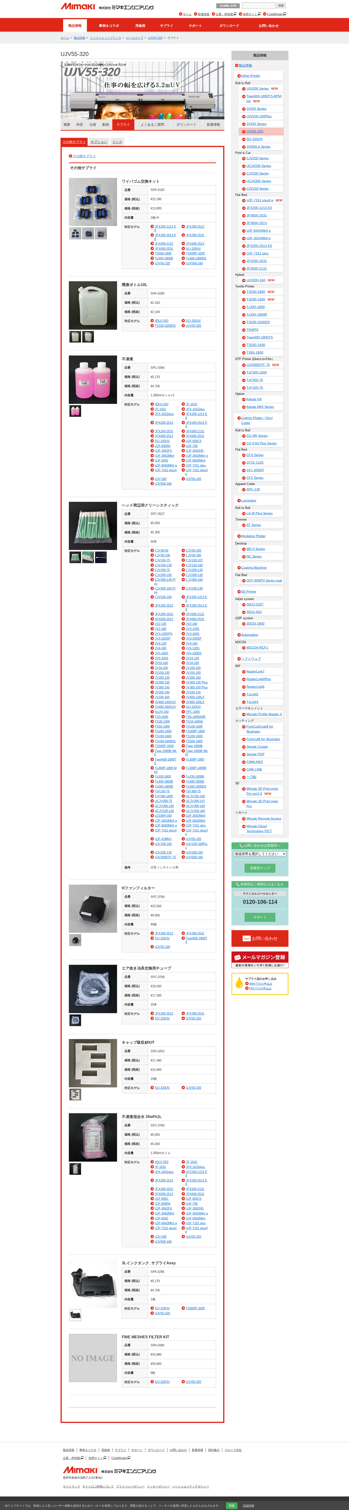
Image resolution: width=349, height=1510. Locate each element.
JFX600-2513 (195, 243)
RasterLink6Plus (258, 679)
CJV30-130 (162, 555)
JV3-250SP (194, 638)
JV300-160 (162, 687)
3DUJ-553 (161, 321)
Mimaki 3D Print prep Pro (262, 803)
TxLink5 (252, 694)
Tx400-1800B (164, 781)
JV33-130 (192, 658)
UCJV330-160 (195, 811)
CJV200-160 (163, 575)
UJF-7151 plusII (166, 470)
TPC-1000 (193, 712)
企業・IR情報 (225, 14)
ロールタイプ (134, 38)
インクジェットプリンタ (105, 38)
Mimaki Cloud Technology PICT (259, 828)
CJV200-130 (194, 570)
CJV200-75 (162, 570)
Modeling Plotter (253, 536)
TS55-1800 (162, 726)
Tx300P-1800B (196, 768)
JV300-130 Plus (197, 682)
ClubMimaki (275, 14)
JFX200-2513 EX (259, 246)
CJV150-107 (194, 560)
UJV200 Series (262, 88)
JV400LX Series (258, 146)
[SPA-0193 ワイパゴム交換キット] (93, 225)
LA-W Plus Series (259, 513)
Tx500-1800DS (196, 258)
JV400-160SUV (165, 707)
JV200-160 (193, 677)
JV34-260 (161, 668)
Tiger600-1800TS (259, 337)
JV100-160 (193, 668)
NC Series (254, 556)
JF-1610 (191, 404)
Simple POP (255, 754)
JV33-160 (161, 663)
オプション (99, 142)
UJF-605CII (194, 441)
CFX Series (255, 455)
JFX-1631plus (164, 414)
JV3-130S (192, 629)
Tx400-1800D (195, 781)
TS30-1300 (162, 721)
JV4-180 (160, 648)
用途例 (140, 26)
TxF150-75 (162, 791)
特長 (79, 124)
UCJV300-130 (164, 806)
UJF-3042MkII (164, 455)
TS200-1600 (163, 731)
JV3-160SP (162, 638)
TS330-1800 (194, 736)
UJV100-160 (163, 844)
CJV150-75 (162, 560)
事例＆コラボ (109, 26)
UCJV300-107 (195, 801)
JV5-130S (192, 648)
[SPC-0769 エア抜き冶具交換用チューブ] (93, 1012)
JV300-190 (162, 692)
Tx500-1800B (164, 258)
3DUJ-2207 (255, 604)
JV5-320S (161, 658)
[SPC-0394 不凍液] (93, 403)
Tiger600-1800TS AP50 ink (264, 98)
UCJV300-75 (163, 801)
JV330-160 (162, 697)
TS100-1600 (194, 726)
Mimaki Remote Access (263, 818)
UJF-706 (192, 446)
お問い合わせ (269, 26)
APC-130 (253, 489)
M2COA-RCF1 (257, 647)
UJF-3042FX (163, 451)
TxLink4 (252, 702)
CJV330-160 (163, 597)
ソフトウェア (251, 658)
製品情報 (75, 26)
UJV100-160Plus (259, 116)
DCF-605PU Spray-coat (264, 580)
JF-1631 (160, 409)
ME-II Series (255, 549)
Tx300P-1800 (195, 759)
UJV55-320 (155, 38)
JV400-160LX (195, 702)
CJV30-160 (193, 555)
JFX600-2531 (164, 248)
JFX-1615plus (195, 409)
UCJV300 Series (258, 181)
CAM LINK (254, 769)
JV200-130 (162, 677)
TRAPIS (252, 330)
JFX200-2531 (195, 235)
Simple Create (257, 746)
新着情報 (203, 14)
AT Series (253, 525)
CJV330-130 (194, 588)
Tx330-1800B (195, 776)
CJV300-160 (194, 580)
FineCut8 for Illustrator (263, 739)
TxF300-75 (193, 791)
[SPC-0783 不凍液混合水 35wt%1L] (93, 1160)
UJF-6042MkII (195, 460)
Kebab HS (254, 399)
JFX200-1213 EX (259, 208)
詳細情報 (248, 1505)
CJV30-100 (193, 550)
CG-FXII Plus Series (261, 443)
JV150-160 (193, 672)
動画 (105, 124)
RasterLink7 (255, 671)
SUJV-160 (162, 712)
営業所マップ (260, 868)
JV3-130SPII (163, 634)
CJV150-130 (163, 565)
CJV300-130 (194, 575)
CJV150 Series (257, 188)
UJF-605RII (162, 446)
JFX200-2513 (195, 226)
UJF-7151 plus (196, 465)
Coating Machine (254, 567)
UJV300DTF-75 (165, 857)
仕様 (93, 124)
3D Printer (248, 591)
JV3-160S (192, 634)
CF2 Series (254, 478)
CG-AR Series (257, 436)
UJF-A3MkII (163, 839)
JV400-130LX (195, 697)
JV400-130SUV (165, 702)
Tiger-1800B (194, 746)
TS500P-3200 (195, 253)
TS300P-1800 (195, 731)
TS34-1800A (194, 721)
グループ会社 (233, 1450)
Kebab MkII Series (260, 407)
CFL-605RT (255, 470)
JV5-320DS (194, 653)
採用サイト (250, 14)
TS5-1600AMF (196, 717)
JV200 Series (256, 109)
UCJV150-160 (195, 796)
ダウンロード (229, 26)
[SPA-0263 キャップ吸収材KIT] (93, 1086)
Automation (249, 635)
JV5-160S (161, 653)
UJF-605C (162, 1199)
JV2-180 (160, 629)
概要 (67, 124)
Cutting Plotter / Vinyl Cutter (257, 420)
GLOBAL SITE (228, 5)
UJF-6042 (161, 460)
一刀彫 (251, 777)
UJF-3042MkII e (197, 455)
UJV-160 (160, 479)
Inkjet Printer (250, 76)
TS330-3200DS (165, 326)
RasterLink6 (255, 686)
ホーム (187, 14)
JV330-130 (193, 692)
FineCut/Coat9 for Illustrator (259, 729)
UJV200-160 (194, 852)
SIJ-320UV (193, 248)
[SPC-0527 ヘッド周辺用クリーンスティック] (93, 549)
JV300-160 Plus (197, 687)
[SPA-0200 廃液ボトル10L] (93, 328)
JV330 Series (256, 124)
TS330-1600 (163, 736)
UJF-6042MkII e (166, 465)
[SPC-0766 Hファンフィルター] (93, 931)
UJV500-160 (194, 263)
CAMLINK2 (254, 762)
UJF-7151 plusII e (264, 200)
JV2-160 (191, 624)
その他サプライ (74, 142)
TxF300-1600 (164, 796)
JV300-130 (162, 682)
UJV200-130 (163, 852)
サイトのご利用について (98, 1486)
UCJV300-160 (195, 806)
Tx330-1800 (163, 776)
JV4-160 (191, 643)
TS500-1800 (163, 253)
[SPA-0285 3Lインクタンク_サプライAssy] (93, 1307)
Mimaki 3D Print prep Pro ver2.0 (262, 791)
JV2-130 (160, 624)
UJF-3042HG (195, 451)
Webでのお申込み (260, 983)
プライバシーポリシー (130, 1486)
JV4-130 (160, 643)
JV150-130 (162, 672)
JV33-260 (192, 663)
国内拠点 (214, 1450)
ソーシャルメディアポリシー (190, 1486)
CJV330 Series (257, 173)
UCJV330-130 (164, 811)
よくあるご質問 (152, 124)
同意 (232, 1505)
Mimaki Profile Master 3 (264, 714)
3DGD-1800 (255, 623)
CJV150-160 (194, 565)
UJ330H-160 (163, 815)
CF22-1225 (255, 462)
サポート (195, 26)
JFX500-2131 (164, 243)
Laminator (248, 500)
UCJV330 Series (258, 166)
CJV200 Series (257, 158)
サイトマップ (71, 1486)
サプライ (166, 26)
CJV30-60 (161, 550)
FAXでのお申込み (260, 988)
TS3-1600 (161, 717)
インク (117, 142)
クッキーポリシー (158, 1486)
